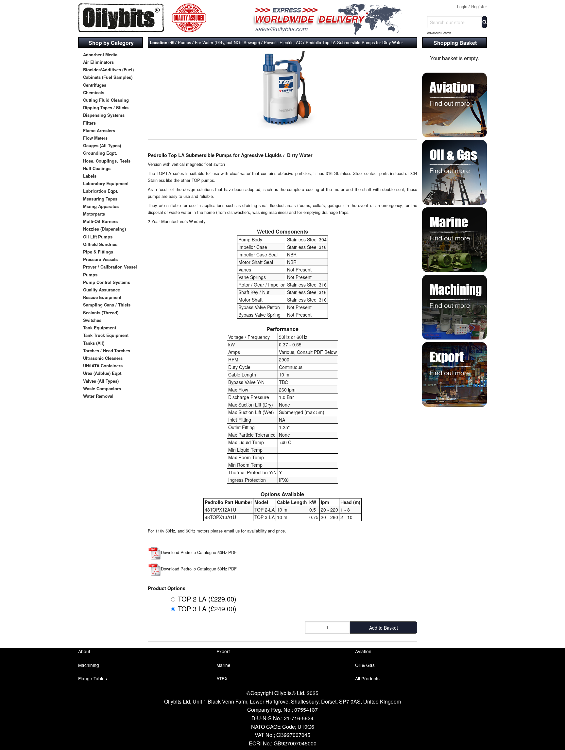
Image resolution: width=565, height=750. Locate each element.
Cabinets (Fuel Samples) (107, 77)
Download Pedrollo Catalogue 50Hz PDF (199, 552)
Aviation (363, 651)
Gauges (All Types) (102, 145)
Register (479, 6)
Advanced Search (439, 32)
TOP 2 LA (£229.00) (207, 598)
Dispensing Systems (104, 115)
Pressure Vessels (100, 259)
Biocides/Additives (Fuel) (108, 69)
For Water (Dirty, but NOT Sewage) (227, 42)
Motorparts (94, 214)
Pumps (90, 274)
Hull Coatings (97, 168)
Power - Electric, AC (283, 42)
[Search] (484, 22)
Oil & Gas (365, 665)
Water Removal (98, 396)
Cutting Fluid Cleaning (106, 100)
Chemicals (93, 92)
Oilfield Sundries (100, 244)
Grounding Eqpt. (100, 153)
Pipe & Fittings (98, 252)
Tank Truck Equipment (105, 335)
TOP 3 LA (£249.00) (207, 608)
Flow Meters (95, 138)
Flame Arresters (99, 130)
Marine (223, 665)
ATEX (222, 678)
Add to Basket (383, 627)
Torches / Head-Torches (106, 350)
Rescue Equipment (102, 297)
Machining (88, 665)
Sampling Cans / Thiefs (106, 305)
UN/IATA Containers (103, 365)
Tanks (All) (93, 343)
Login (462, 6)
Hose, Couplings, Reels (106, 161)
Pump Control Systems (106, 282)
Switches (92, 320)
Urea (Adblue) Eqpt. (103, 373)
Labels (89, 176)
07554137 (306, 709)
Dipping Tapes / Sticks (105, 107)
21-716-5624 (299, 718)
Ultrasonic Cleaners (103, 358)
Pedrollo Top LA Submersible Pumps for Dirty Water (354, 42)
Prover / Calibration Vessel (110, 267)
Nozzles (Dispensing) (104, 229)
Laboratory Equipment (105, 183)
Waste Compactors (102, 388)
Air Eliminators (98, 62)
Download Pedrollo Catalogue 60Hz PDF (199, 569)
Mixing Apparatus (101, 206)
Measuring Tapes (100, 199)
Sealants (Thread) (100, 312)
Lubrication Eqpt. (100, 191)
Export (223, 651)
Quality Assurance (101, 290)
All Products (367, 678)
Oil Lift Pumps (97, 237)
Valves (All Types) (101, 381)
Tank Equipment (99, 327)
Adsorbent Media (100, 54)
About (84, 651)
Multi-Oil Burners (100, 221)
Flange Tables (92, 678)
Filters (89, 123)
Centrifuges (94, 85)
